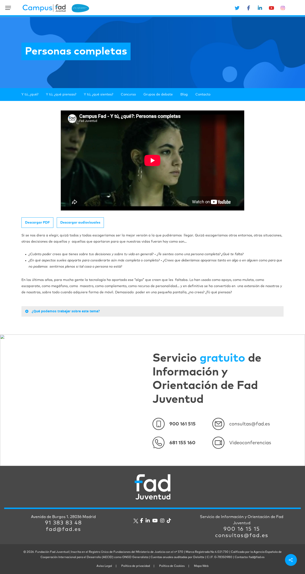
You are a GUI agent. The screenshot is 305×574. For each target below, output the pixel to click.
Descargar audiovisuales (80, 222)
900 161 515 (182, 424)
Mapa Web (201, 566)
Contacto (202, 94)
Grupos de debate (158, 94)
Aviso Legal (104, 566)
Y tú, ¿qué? (29, 94)
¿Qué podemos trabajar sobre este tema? (66, 311)
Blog (184, 94)
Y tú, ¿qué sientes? (98, 94)
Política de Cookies (172, 566)
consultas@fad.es (249, 424)
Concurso (128, 94)
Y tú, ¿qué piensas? (61, 94)
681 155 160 (182, 442)
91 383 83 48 (63, 523)
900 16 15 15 (242, 529)
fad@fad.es (63, 529)
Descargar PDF (37, 222)
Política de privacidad (135, 566)
